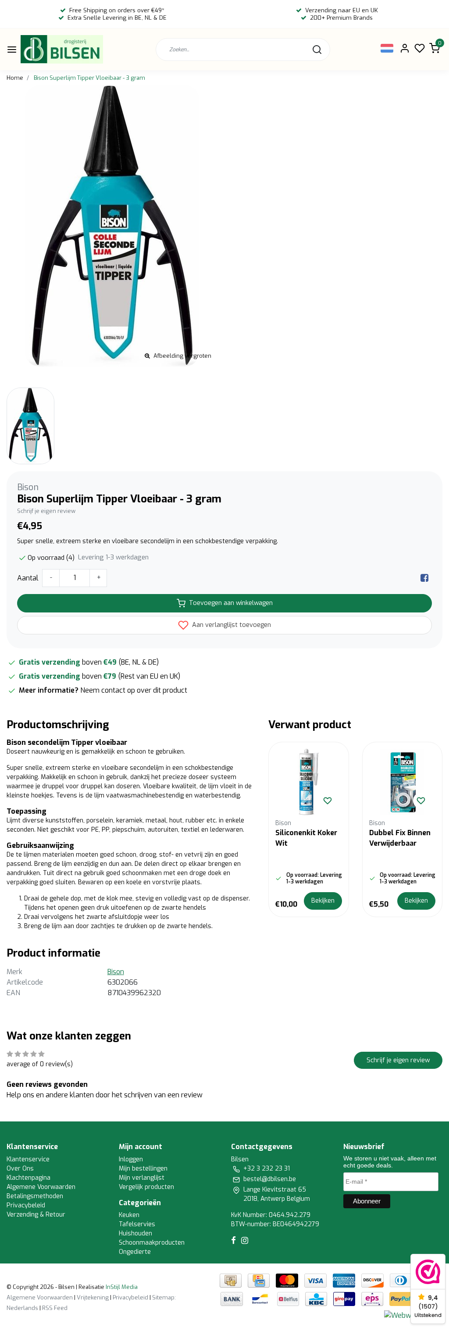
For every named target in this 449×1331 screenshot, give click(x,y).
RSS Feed (55, 1308)
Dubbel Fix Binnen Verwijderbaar (400, 838)
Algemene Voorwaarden (41, 1187)
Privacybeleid (26, 1205)
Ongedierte (135, 1252)
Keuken (129, 1215)
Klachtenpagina (28, 1178)
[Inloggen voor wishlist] (327, 800)
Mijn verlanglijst (141, 1178)
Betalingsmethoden (35, 1196)
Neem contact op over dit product (133, 690)
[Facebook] (424, 578)
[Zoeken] (317, 49)
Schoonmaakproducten (152, 1242)
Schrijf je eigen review (46, 511)
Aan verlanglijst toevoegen (230, 625)
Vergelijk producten (146, 1187)
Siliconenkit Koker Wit (306, 838)
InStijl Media (121, 1287)
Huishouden (135, 1233)
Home (15, 78)
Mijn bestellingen (143, 1168)
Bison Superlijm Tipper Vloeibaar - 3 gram (89, 78)
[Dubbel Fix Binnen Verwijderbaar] (402, 782)
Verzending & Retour (36, 1214)
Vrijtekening (93, 1297)
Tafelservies (137, 1224)
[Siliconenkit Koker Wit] (308, 782)
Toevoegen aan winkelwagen (231, 603)
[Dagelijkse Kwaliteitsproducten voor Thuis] (62, 49)
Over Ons (20, 1168)
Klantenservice (28, 1159)
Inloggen (131, 1159)
